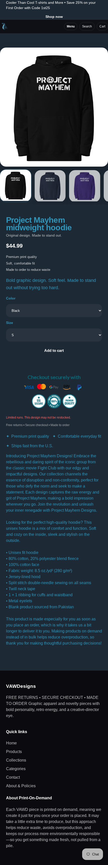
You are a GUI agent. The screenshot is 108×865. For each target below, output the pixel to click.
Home (11, 743)
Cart (102, 26)
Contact (13, 777)
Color (10, 298)
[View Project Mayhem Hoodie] (15, 186)
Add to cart (54, 350)
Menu (71, 26)
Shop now (54, 17)
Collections (16, 760)
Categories (16, 769)
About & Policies (21, 786)
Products (14, 751)
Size (9, 323)
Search (87, 26)
